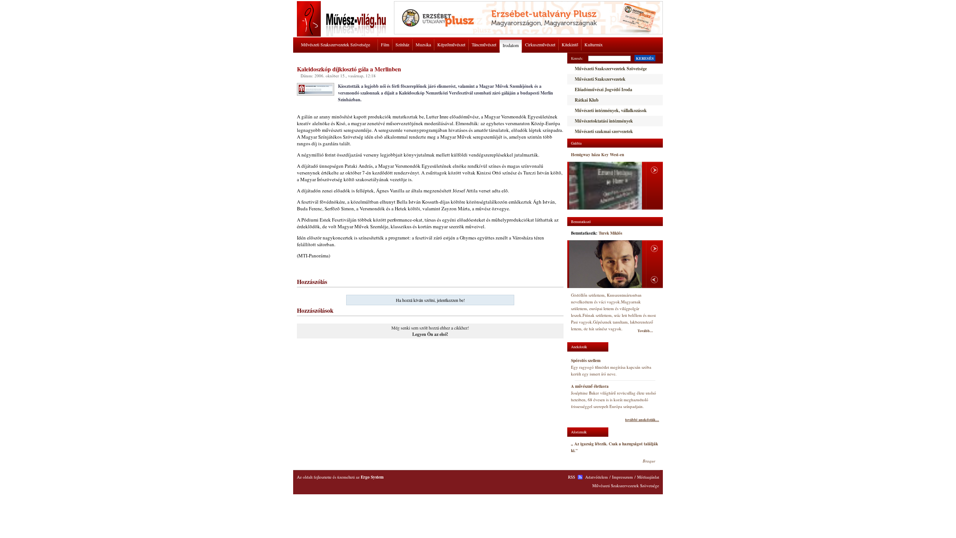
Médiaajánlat (648, 477)
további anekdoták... (642, 419)
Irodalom (511, 45)
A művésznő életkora (590, 386)
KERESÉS (645, 58)
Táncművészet (484, 44)
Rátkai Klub (587, 100)
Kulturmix (593, 44)
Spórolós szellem (585, 361)
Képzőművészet (451, 44)
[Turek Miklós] (605, 264)
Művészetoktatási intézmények (604, 121)
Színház (402, 44)
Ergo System (372, 477)
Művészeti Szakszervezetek (600, 79)
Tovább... (645, 330)
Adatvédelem (596, 477)
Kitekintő (570, 44)
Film (385, 44)
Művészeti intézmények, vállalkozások (611, 110)
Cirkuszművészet (540, 44)
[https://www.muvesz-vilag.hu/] (343, 35)
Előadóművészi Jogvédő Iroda (603, 89)
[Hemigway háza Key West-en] (605, 186)
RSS (571, 477)
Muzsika (423, 44)
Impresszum (622, 477)
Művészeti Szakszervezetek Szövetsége (335, 44)
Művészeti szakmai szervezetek (604, 131)
